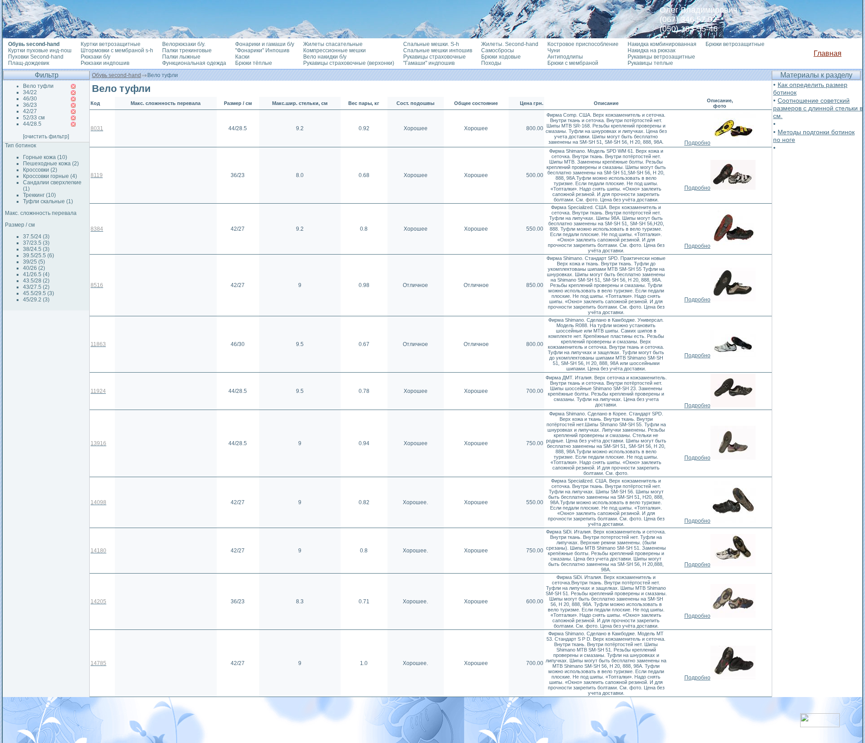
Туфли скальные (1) (48, 201)
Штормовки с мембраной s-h (117, 50)
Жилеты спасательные (333, 44)
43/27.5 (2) (36, 287)
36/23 (30, 105)
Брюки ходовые (501, 57)
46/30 (30, 99)
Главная (828, 53)
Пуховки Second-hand (36, 57)
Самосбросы (497, 50)
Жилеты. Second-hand (509, 44)
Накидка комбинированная (662, 44)
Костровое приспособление (583, 44)
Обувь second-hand (116, 75)
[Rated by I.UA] (820, 725)
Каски (242, 57)
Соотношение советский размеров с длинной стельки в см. (818, 108)
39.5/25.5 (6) (38, 255)
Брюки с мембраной (572, 63)
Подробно (697, 143)
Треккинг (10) (39, 195)
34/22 (30, 92)
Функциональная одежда (194, 63)
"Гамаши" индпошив (429, 63)
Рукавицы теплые (650, 63)
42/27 (30, 111)
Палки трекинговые (187, 50)
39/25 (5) (34, 262)
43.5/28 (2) (36, 281)
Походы (491, 63)
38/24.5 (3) (36, 249)
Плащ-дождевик (28, 63)
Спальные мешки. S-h (431, 44)
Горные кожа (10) (45, 157)
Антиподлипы (565, 57)
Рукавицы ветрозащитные (661, 57)
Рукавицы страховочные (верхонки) (348, 63)
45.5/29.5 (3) (38, 293)
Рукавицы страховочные (434, 57)
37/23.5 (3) (36, 243)
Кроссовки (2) (40, 170)
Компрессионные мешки (334, 50)
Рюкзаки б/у (95, 57)
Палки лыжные (181, 57)
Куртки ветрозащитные (111, 44)
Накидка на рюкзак (651, 50)
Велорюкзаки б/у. (183, 44)
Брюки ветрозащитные (735, 44)
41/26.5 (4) (36, 274)
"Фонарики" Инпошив (262, 50)
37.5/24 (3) (36, 236)
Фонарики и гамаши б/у (264, 44)
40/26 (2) (34, 268)
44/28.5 (32, 124)
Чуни (553, 50)
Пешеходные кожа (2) (51, 163)
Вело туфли (38, 86)
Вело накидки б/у (324, 57)
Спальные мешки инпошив (437, 50)
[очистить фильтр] (46, 136)
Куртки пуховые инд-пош (40, 50)
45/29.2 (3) (36, 299)
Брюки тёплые (253, 63)
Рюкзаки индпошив (105, 63)
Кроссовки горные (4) (50, 176)
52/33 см (34, 117)
